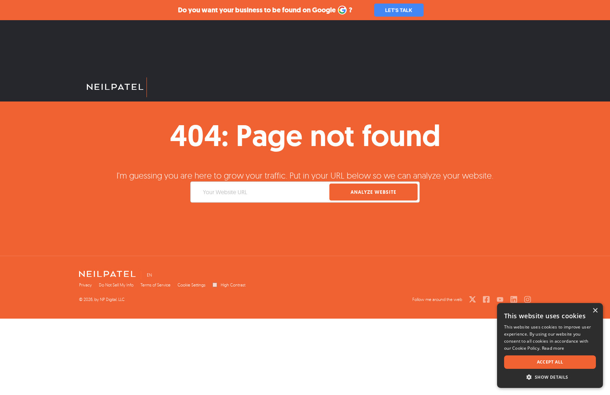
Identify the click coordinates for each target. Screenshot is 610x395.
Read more (553, 348)
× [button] (595, 310)
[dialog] (550, 345)
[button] (550, 377)
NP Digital (108, 299)
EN (149, 275)
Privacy (85, 284)
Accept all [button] (550, 362)
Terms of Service (155, 284)
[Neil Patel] (113, 87)
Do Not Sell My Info (116, 284)
